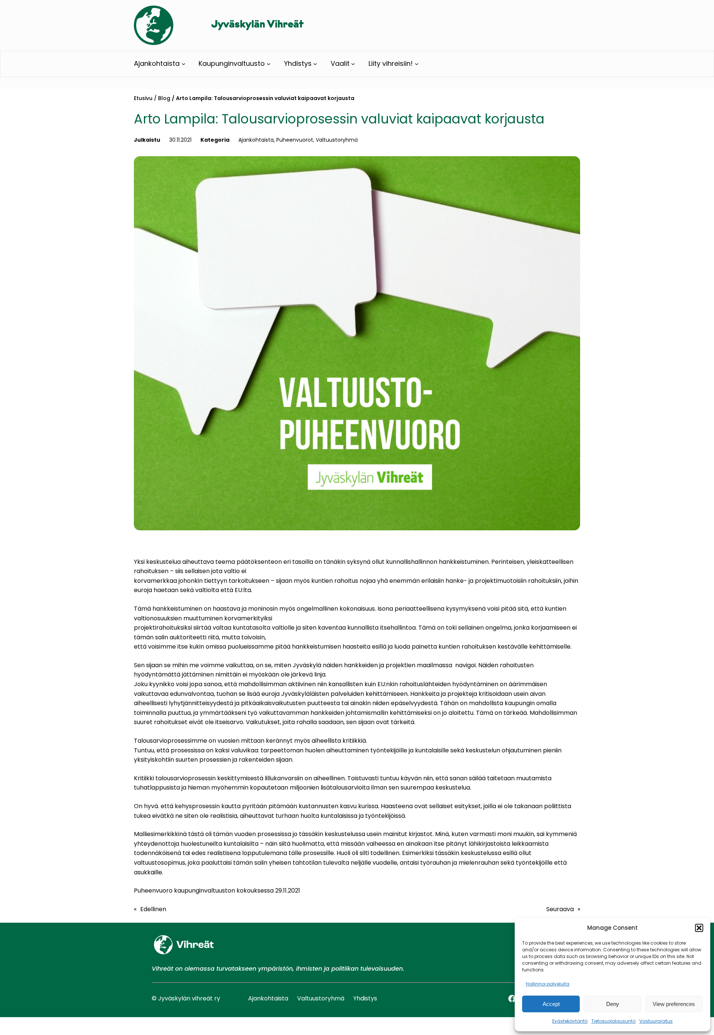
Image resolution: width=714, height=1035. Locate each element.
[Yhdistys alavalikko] (315, 64)
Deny (612, 1004)
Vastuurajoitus (656, 1021)
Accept (551, 1004)
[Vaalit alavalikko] (353, 64)
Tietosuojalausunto (613, 1021)
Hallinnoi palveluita (547, 984)
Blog (164, 98)
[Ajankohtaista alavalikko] (183, 64)
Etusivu (143, 98)
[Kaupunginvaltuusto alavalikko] (269, 64)
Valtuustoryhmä (337, 140)
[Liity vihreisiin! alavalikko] (417, 64)
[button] (699, 928)
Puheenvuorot (294, 140)
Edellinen (153, 909)
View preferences (674, 1004)
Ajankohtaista (256, 140)
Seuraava (560, 909)
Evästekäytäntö (570, 1021)
